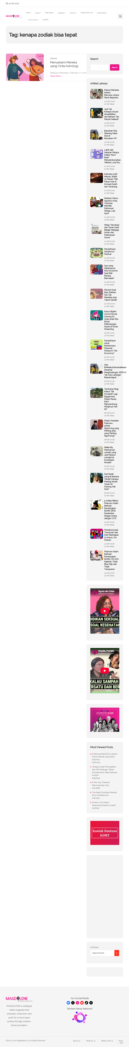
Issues (37, 13)
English (46, 20)
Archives (94, 947)
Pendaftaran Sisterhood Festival (110, 251)
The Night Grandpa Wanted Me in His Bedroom (104, 793)
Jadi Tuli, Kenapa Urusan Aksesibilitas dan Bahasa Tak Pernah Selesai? (111, 114)
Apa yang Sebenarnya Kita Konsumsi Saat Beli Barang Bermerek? (111, 271)
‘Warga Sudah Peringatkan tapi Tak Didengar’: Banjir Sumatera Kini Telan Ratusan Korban (104, 771)
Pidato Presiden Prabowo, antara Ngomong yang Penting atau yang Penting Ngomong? (111, 428)
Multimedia (101, 13)
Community (32, 20)
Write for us (90, 1041)
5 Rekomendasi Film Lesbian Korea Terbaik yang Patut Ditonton (104, 757)
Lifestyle (61, 13)
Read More (55, 76)
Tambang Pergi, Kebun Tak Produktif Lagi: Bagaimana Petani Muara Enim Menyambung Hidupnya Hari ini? (111, 399)
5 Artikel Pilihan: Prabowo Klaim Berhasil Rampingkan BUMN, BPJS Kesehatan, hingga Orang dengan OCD (111, 510)
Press (121, 1041)
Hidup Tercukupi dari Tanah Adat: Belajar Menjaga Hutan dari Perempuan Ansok (111, 231)
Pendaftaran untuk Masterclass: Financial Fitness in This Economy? (110, 346)
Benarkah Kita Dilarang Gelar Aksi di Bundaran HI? (110, 135)
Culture (72, 13)
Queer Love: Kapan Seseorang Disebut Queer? (104, 803)
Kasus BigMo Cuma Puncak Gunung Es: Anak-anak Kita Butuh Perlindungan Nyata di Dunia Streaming (111, 320)
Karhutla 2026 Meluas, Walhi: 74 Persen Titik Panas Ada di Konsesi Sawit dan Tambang (111, 180)
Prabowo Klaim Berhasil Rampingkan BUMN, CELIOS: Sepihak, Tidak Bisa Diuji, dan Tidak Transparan (111, 560)
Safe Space (49, 13)
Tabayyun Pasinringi (59, 73)
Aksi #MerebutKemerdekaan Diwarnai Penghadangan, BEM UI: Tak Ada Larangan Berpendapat (115, 371)
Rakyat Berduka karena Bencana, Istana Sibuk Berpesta (111, 94)
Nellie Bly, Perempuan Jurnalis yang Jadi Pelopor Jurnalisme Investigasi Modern (110, 455)
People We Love (87, 13)
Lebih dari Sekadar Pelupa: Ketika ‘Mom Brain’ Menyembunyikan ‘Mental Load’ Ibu (112, 156)
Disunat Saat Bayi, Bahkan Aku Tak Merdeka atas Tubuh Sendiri (110, 295)
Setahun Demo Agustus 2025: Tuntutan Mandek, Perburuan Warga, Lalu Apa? (111, 206)
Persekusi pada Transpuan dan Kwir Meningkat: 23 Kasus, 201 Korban (111, 535)
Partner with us (107, 1041)
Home (28, 13)
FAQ (121, 1043)
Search (94, 58)
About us (76, 1041)
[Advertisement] (104, 896)
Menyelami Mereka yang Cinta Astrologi (64, 64)
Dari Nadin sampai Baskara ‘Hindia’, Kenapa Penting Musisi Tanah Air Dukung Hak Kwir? (111, 481)
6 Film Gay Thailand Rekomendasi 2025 (101, 783)
